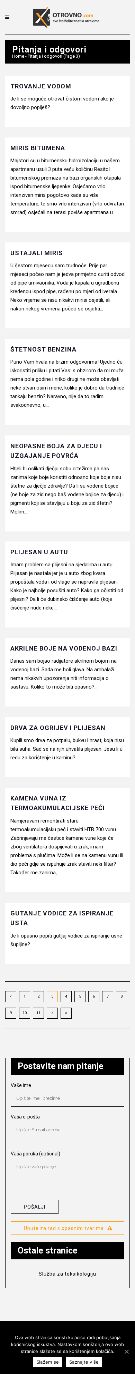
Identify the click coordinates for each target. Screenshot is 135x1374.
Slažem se (47, 1362)
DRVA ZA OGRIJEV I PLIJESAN (58, 727)
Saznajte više (84, 1362)
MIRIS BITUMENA (37, 148)
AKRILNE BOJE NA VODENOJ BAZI (63, 648)
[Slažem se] (126, 1351)
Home (18, 56)
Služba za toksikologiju (67, 1274)
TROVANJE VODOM (40, 86)
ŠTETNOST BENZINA (43, 349)
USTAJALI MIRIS (36, 253)
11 (38, 1013)
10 (24, 1013)
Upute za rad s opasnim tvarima (64, 1228)
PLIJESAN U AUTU (39, 552)
